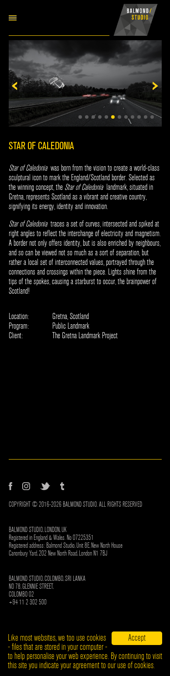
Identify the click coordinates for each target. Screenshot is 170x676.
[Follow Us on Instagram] (26, 486)
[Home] (135, 18)
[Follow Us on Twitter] (45, 486)
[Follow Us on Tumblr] (62, 486)
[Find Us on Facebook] (10, 486)
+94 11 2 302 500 (28, 602)
